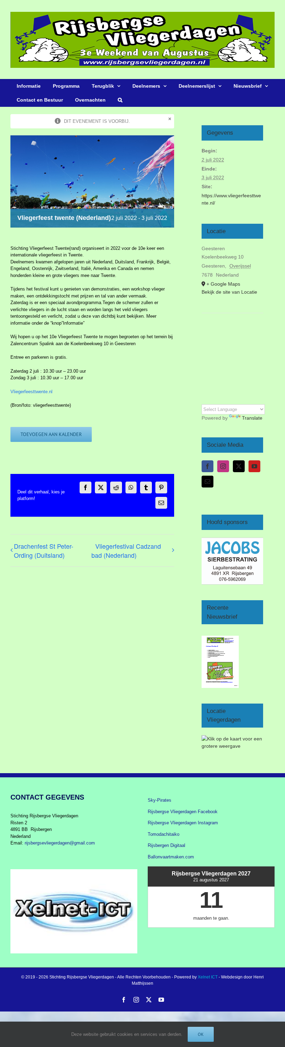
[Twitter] (239, 466)
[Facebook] (207, 466)
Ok (201, 1034)
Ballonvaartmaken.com (171, 856)
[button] (120, 100)
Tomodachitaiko (163, 834)
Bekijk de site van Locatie (229, 292)
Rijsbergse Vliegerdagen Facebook (183, 811)
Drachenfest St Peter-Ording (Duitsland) (43, 550)
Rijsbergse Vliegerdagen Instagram (183, 822)
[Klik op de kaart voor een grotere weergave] (232, 738)
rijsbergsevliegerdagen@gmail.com (60, 843)
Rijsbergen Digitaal (166, 845)
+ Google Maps (223, 284)
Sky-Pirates (159, 800)
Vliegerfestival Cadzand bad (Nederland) (126, 550)
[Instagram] (223, 466)
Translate (252, 418)
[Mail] (207, 481)
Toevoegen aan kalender (51, 434)
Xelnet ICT (208, 977)
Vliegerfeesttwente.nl (31, 391)
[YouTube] (254, 466)
